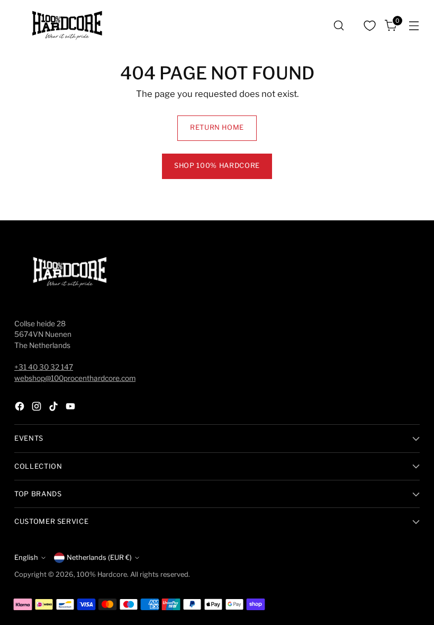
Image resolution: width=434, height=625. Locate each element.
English (26, 557)
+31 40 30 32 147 (43, 367)
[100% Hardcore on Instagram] (37, 408)
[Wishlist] (370, 25)
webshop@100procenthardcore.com (74, 378)
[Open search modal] (339, 26)
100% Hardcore (102, 574)
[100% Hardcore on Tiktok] (54, 408)
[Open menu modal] (414, 26)
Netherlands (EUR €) (99, 557)
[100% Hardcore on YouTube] (71, 408)
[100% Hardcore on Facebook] (20, 408)
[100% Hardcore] (67, 25)
